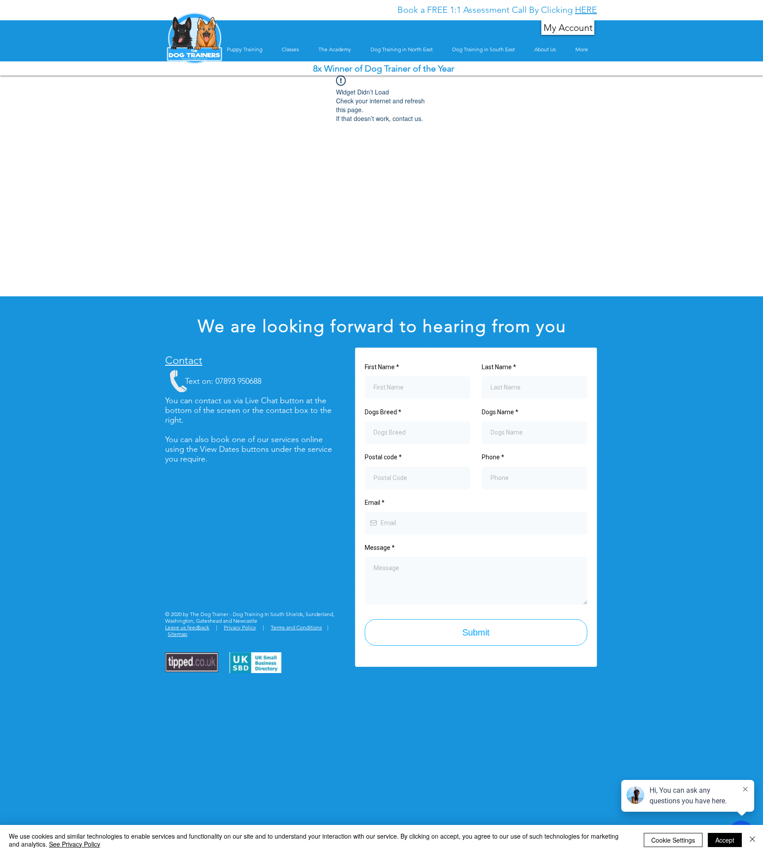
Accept (724, 840)
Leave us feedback (187, 627)
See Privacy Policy (74, 844)
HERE (586, 9)
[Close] (752, 840)
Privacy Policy (240, 627)
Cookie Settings (673, 840)
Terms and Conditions (296, 627)
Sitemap (177, 634)
